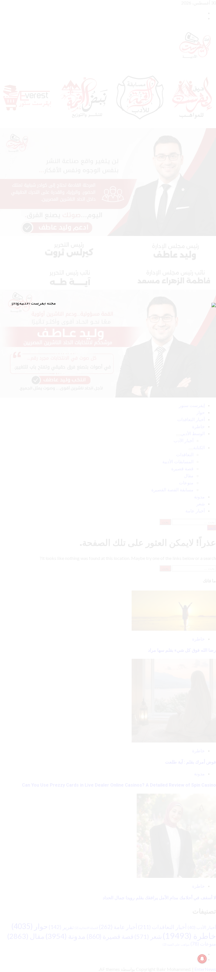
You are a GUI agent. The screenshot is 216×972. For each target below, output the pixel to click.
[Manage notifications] (202, 958)
